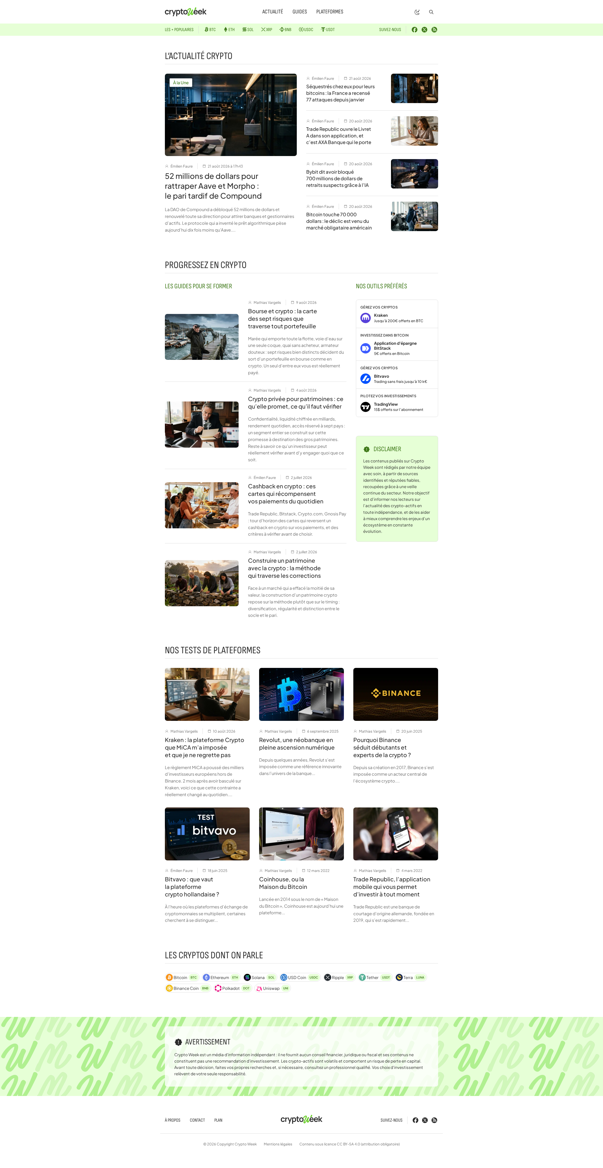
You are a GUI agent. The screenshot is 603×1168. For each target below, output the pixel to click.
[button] (431, 12)
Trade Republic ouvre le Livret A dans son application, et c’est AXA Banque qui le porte (338, 135)
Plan (218, 1120)
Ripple (342, 977)
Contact (197, 1120)
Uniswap (275, 988)
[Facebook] (414, 29)
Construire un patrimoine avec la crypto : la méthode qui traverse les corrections (284, 568)
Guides (300, 11)
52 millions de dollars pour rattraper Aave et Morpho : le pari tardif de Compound (213, 185)
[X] (424, 29)
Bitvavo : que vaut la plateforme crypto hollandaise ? (192, 886)
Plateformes (329, 11)
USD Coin (303, 977)
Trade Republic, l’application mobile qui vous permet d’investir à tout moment (391, 886)
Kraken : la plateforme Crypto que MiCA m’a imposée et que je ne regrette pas (204, 747)
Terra (413, 977)
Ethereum (224, 977)
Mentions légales (278, 1144)
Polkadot (235, 988)
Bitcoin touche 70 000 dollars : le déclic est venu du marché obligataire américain (339, 220)
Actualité (272, 11)
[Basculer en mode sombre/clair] (417, 12)
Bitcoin (185, 977)
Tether (378, 977)
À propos (172, 1120)
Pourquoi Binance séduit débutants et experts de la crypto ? (382, 747)
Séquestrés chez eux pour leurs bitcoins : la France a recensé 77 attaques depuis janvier (340, 92)
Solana (263, 977)
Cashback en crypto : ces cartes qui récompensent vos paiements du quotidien (285, 493)
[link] (397, 314)
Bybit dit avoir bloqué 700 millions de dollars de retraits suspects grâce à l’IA (337, 178)
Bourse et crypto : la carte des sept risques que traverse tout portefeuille (282, 318)
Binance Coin (191, 988)
